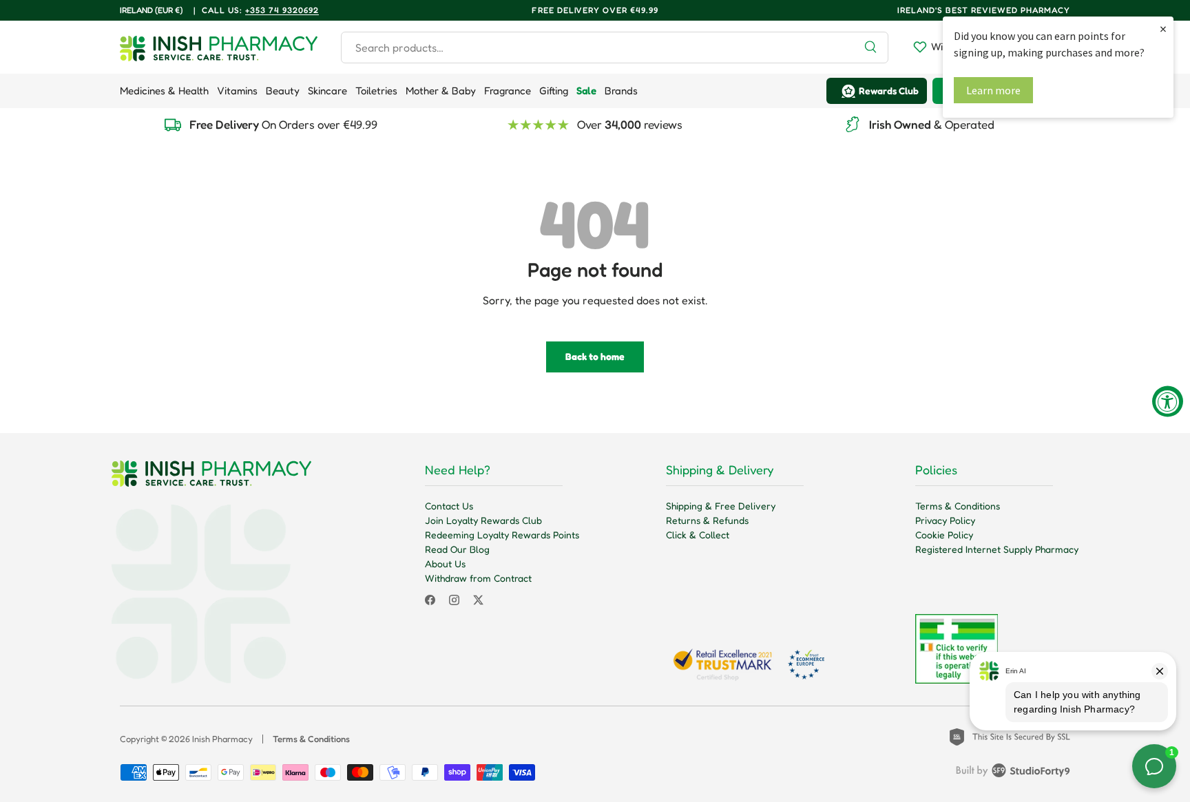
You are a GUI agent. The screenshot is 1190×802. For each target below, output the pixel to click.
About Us (445, 563)
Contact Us (449, 505)
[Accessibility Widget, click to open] (1167, 401)
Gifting (553, 90)
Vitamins (237, 90)
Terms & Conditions (957, 505)
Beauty (283, 90)
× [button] (1163, 28)
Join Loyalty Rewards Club (483, 520)
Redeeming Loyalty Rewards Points (502, 534)
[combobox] (614, 47)
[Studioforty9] (1013, 773)
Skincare (327, 90)
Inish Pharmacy (222, 738)
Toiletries (376, 90)
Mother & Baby (441, 90)
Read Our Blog (457, 549)
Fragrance (507, 90)
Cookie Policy (944, 534)
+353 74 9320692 (282, 10)
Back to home (595, 356)
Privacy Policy (945, 520)
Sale (586, 90)
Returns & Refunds (707, 520)
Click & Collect (697, 534)
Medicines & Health (164, 90)
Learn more (993, 90)
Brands (621, 90)
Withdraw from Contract (478, 578)
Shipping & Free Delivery (720, 505)
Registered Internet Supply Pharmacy (996, 549)
